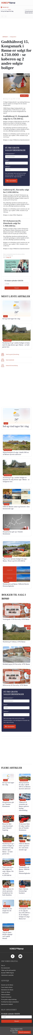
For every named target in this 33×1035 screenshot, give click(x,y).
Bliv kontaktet (11, 181)
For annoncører (5, 968)
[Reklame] (16, 266)
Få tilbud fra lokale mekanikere (10, 1002)
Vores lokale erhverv (7, 987)
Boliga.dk (8, 257)
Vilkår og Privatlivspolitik (8, 970)
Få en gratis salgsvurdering (8, 999)
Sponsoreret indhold (7, 1004)
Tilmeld (16, 288)
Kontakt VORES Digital (7, 973)
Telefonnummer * (10, 153)
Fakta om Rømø (5, 992)
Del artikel (23, 95)
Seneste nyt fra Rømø (7, 985)
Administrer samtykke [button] (7, 975)
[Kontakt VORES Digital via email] (20, 956)
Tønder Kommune (6, 997)
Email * (7, 160)
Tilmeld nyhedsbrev (24, 1032)
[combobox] (4, 715)
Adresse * (7, 166)
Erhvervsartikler (5, 994)
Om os (3, 965)
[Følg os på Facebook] (13, 956)
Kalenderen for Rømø (7, 990)
